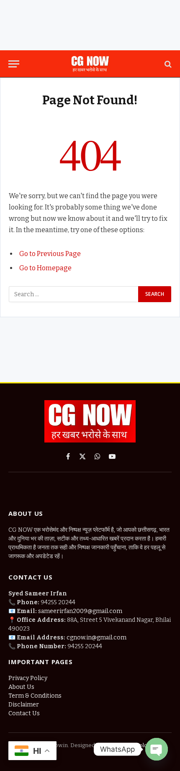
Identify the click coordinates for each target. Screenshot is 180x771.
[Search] (167, 63)
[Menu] (13, 63)
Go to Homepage (45, 268)
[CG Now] (90, 64)
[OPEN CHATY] (156, 749)
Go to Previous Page (50, 254)
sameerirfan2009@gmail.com (80, 611)
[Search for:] (74, 294)
